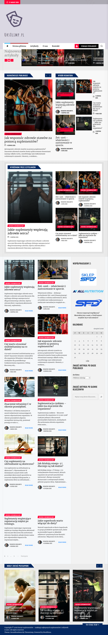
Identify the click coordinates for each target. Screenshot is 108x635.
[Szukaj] (101, 397)
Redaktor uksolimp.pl (67, 111)
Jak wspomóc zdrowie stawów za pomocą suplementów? (28, 139)
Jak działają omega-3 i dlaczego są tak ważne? (50, 464)
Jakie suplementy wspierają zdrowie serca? (65, 105)
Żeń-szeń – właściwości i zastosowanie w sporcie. (64, 141)
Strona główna (19, 46)
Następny (24, 556)
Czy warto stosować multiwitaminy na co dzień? (97, 107)
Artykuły (34, 46)
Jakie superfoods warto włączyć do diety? (50, 522)
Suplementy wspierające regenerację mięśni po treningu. (17, 521)
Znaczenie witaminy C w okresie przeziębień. (60, 59)
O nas (45, 46)
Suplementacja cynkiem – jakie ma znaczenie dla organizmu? (33, 60)
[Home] (7, 46)
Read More (29, 311)
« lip (87, 361)
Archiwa (76, 375)
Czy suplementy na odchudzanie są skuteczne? (88, 59)
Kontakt (55, 46)
